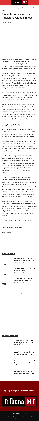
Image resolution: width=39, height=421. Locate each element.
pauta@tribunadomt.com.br (28, 391)
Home (3, 8)
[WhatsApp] (22, 27)
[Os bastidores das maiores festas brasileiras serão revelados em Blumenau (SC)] (7, 343)
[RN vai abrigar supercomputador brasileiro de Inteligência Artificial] (7, 261)
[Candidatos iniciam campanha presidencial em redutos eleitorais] (7, 281)
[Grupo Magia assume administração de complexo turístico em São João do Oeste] (7, 364)
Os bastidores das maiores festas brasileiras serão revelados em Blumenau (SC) (24, 342)
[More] (26, 27)
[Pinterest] (18, 27)
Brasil (7, 8)
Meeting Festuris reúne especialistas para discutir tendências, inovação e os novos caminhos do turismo (25, 352)
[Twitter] (13, 27)
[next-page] (6, 288)
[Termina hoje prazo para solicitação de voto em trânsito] (7, 271)
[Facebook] (9, 27)
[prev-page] (3, 288)
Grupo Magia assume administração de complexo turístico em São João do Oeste (25, 362)
